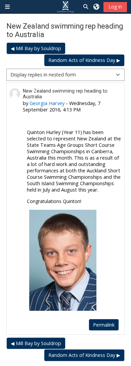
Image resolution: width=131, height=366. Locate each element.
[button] (86, 6)
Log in (115, 6)
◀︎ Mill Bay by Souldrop (36, 48)
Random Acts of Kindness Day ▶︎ (84, 60)
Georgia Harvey (47, 103)
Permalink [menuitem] (104, 325)
